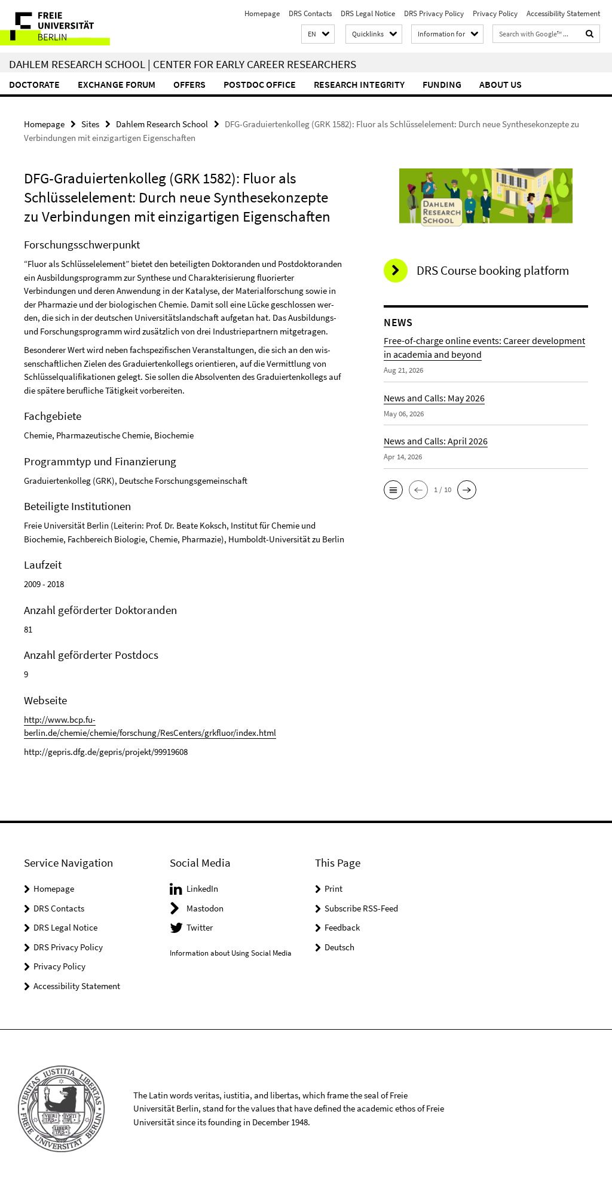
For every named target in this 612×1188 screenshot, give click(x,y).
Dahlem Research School (162, 124)
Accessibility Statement (563, 13)
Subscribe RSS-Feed (361, 908)
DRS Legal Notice (368, 13)
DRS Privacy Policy (434, 13)
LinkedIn (202, 888)
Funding (442, 84)
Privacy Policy (495, 13)
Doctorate (34, 84)
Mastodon (205, 908)
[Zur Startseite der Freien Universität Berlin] (79, 26)
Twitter (199, 927)
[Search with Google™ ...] (589, 34)
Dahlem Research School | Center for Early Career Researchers (182, 64)
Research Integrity (359, 84)
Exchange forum (116, 84)
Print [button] (333, 888)
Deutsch (339, 947)
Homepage (262, 13)
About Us (500, 84)
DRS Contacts (310, 13)
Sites (90, 124)
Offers (189, 84)
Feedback (342, 927)
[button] (318, 34)
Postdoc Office (260, 84)
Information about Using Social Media (231, 953)
